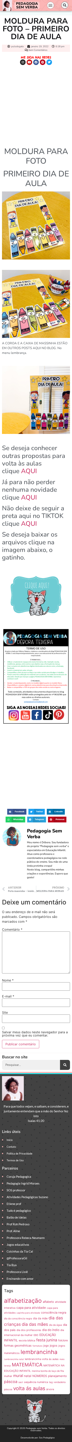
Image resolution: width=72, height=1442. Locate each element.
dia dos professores (29, 1330)
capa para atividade (31, 1308)
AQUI (29, 471)
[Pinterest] (42, 62)
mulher (8, 1376)
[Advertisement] (36, 105)
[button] (50, 5)
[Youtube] (29, 62)
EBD (36, 1335)
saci (20, 1382)
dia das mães (35, 1324)
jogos (53, 1345)
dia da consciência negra (18, 1318)
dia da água (55, 1324)
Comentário (12, 929)
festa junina (46, 1340)
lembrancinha (39, 1351)
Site (5, 1012)
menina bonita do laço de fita (48, 1370)
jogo (46, 1345)
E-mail (8, 996)
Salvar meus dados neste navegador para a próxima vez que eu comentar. (35, 1033)
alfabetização (23, 1300)
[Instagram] (23, 62)
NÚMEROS (39, 1376)
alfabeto (48, 1302)
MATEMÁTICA (27, 1365)
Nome (8, 980)
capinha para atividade (28, 1313)
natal (27, 1376)
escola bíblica (27, 1340)
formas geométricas (18, 1345)
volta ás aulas (29, 1388)
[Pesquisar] (65, 1065)
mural (18, 1375)
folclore (63, 1340)
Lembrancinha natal (14, 1359)
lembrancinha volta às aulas (42, 1359)
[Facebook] (36, 62)
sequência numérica (36, 1382)
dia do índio (50, 1330)
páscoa (10, 1381)
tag (51, 1382)
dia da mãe (40, 1318)
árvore (50, 1389)
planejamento (57, 1376)
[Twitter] (49, 62)
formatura (37, 1346)
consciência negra (53, 1312)
